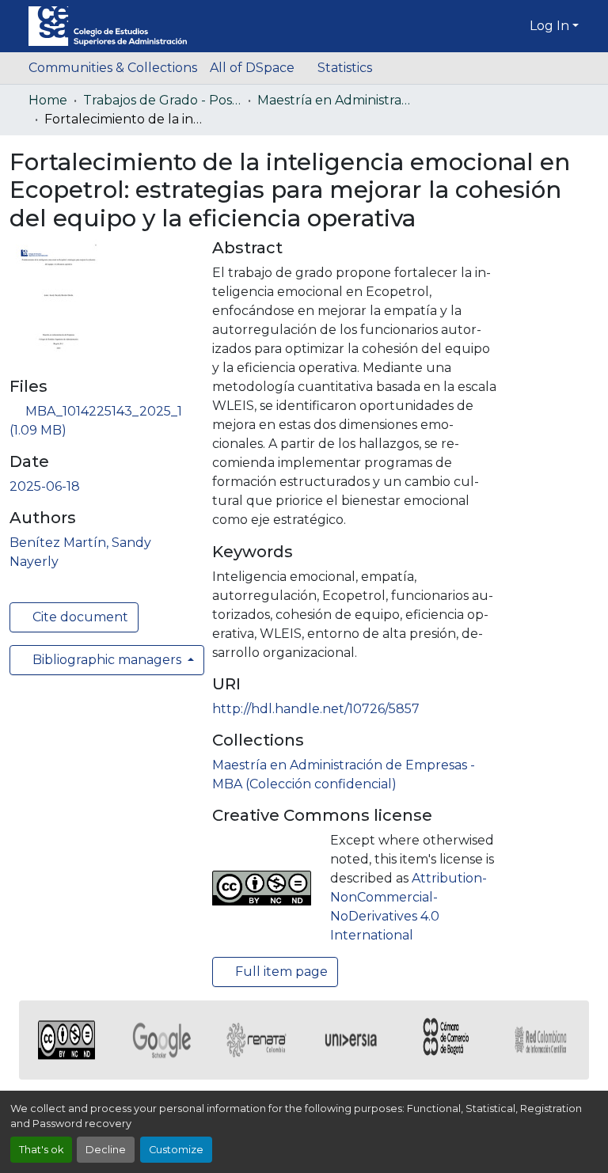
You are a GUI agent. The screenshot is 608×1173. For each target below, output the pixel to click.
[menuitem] (257, 68)
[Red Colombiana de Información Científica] (542, 1040)
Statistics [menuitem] (344, 67)
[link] (101, 421)
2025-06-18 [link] (45, 486)
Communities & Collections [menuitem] (112, 67)
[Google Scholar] (162, 1040)
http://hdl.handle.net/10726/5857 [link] (316, 708)
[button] (107, 26)
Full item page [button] (280, 971)
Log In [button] (551, 25)
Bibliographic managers (106, 659)
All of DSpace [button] (252, 67)
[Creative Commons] (66, 1040)
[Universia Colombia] (352, 1040)
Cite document (78, 616)
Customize (176, 1150)
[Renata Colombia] (256, 1040)
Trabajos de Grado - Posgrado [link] (162, 100)
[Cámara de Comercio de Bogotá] (446, 1040)
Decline (106, 1150)
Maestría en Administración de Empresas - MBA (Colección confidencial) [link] (336, 100)
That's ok (41, 1150)
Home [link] (47, 100)
